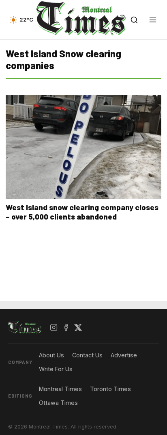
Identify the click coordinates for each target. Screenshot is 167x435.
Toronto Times (110, 388)
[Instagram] (54, 328)
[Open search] (134, 19)
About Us (51, 355)
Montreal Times (60, 388)
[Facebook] (66, 328)
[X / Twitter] (78, 328)
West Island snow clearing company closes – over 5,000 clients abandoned (82, 211)
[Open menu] (152, 19)
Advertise (124, 355)
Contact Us (87, 355)
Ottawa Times (58, 402)
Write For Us (56, 368)
